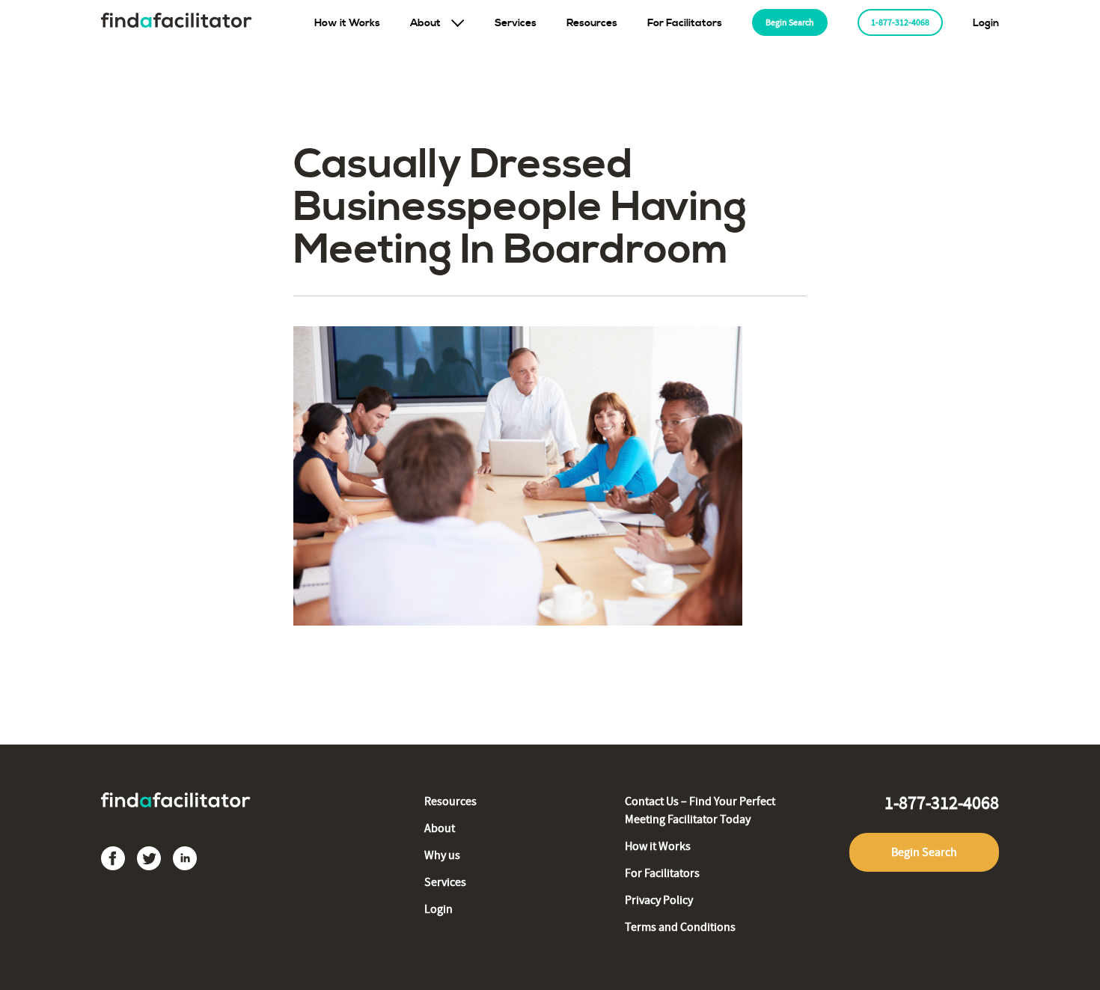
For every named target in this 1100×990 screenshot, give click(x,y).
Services (516, 23)
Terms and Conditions (680, 927)
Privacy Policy (659, 900)
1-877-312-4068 (900, 22)
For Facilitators (684, 23)
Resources (591, 23)
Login (986, 23)
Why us (442, 855)
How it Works (347, 23)
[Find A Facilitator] (176, 23)
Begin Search (790, 22)
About (425, 23)
